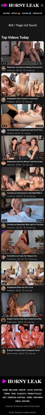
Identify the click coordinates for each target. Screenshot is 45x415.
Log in (30, 390)
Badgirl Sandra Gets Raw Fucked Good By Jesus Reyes (24, 319)
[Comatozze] (3, 68)
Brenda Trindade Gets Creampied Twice (23, 350)
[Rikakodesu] (3, 162)
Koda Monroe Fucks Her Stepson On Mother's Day (22, 256)
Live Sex (6, 13)
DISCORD (26, 401)
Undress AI (37, 13)
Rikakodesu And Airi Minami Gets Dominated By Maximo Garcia (25, 162)
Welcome (13, 390)
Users (29, 397)
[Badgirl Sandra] (3, 320)
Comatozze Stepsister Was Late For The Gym (25, 225)
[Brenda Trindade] (3, 351)
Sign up (22, 390)
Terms (7, 394)
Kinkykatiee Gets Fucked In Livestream (22, 99)
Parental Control (16, 397)
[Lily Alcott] (3, 131)
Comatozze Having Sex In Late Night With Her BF (25, 193)
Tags (13, 394)
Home (5, 390)
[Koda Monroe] (3, 257)
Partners (38, 397)
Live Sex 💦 (26, 13)
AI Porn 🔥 (16, 13)
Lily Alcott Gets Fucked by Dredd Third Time (24, 130)
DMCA (18, 401)
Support (38, 390)
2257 (4, 397)
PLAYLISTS (21, 394)
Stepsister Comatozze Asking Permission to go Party (25, 67)
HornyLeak (18, 412)
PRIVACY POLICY (34, 394)
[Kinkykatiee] (3, 99)
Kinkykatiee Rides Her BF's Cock (20, 287)
